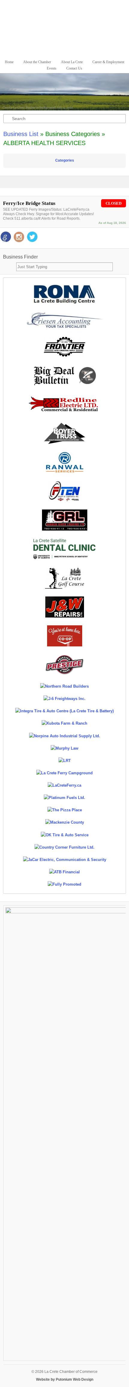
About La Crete (72, 62)
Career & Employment (108, 62)
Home (9, 62)
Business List (20, 134)
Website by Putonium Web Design (64, 1379)
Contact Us (74, 68)
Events (51, 68)
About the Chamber (37, 62)
